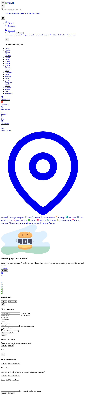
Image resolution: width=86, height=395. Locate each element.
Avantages (4, 318)
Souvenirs (53, 220)
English (7, 61)
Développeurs (25, 35)
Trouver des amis (65, 220)
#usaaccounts (24, 13)
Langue (20, 33)
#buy (38, 13)
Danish (7, 58)
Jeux (11, 220)
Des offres (43, 220)
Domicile (4, 268)
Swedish (8, 88)
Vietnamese (9, 93)
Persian (7, 80)
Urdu (6, 91)
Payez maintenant (13, 363)
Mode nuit (11, 31)
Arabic (7, 48)
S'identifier (11, 23)
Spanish (7, 86)
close (53, 223)
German (7, 67)
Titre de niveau (26, 313)
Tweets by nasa (6, 130)
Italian (7, 74)
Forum (18, 220)
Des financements (49, 218)
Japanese (8, 76)
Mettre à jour (12, 301)
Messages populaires (18, 223)
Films (25, 220)
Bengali (7, 50)
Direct (5, 322)
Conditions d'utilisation (57, 35)
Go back (4, 270)
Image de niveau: (6, 328)
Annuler (4, 301)
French (7, 65)
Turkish (7, 89)
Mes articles (72, 218)
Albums (37, 218)
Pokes (29, 218)
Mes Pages (62, 218)
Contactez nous (14, 35)
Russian (7, 84)
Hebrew (7, 69)
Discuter (6, 320)
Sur (6, 35)
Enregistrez (11, 26)
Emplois (33, 220)
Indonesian (8, 73)
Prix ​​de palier (25, 315)
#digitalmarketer (13, 13)
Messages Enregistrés (17, 218)
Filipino (7, 63)
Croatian (8, 56)
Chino (7, 54)
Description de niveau (26, 326)
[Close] (3, 304)
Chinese (7, 52)
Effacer (10, 345)
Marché (45, 223)
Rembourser (71, 35)
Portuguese (8, 82)
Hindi (7, 71)
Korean (7, 78)
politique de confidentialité (40, 35)
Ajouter (4, 335)
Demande (11, 393)
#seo (6, 13)
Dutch (7, 59)
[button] (43, 9)
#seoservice (32, 13)
